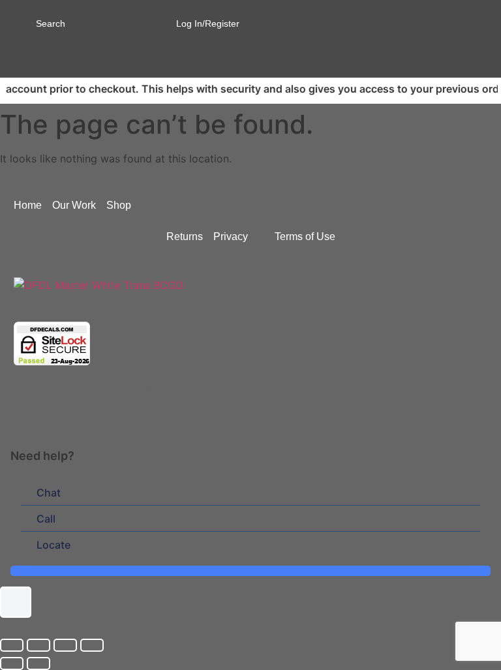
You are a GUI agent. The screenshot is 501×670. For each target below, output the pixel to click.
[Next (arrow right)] (38, 663)
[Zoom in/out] (11, 645)
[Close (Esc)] (92, 645)
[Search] (21, 22)
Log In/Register (207, 23)
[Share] (65, 645)
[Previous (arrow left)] (11, 663)
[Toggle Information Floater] (15, 602)
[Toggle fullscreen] (38, 645)
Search (50, 23)
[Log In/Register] (170, 19)
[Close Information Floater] (487, 455)
